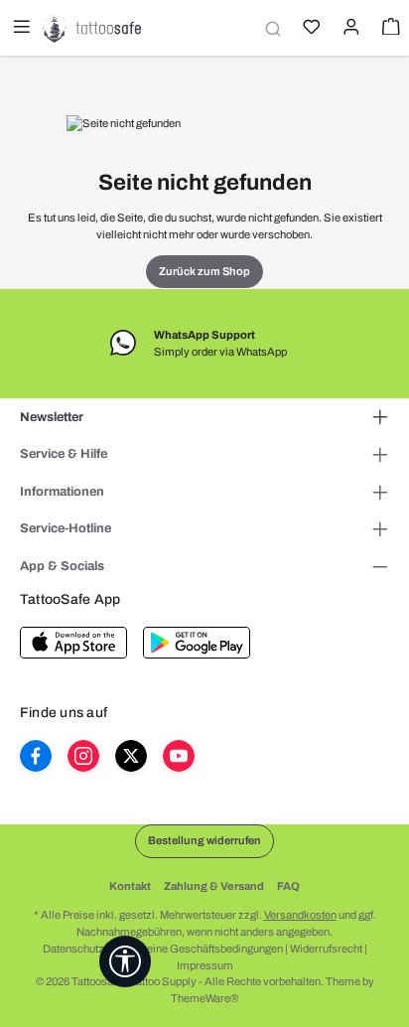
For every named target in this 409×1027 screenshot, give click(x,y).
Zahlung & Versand (214, 886)
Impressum (205, 965)
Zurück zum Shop (204, 271)
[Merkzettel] (310, 29)
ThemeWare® (204, 998)
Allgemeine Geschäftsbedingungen (197, 948)
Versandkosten (300, 915)
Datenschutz (73, 948)
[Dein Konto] (349, 29)
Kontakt (130, 886)
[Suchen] (270, 28)
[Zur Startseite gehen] (91, 28)
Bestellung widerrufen (204, 840)
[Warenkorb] (389, 29)
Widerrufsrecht (326, 948)
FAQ (288, 886)
